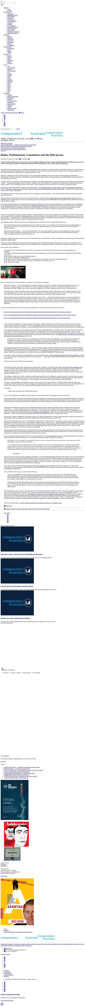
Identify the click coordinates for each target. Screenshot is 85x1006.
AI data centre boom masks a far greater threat (13, 148)
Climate (9, 53)
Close (2, 1000)
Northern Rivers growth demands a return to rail (16, 774)
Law (8, 72)
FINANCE (9, 506)
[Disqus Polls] (42, 645)
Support (10, 994)
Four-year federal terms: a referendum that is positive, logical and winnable (23, 770)
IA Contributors (11, 25)
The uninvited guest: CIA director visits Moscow (13, 149)
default (29, 509)
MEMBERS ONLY (12, 15)
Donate (8, 954)
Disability (9, 80)
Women (9, 86)
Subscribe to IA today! (6, 143)
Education (10, 81)
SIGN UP (3, 761)
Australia (6, 93)
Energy (9, 50)
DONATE (10, 18)
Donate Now (4, 876)
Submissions (7, 972)
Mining (9, 62)
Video (8, 89)
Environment (7, 47)
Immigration (10, 110)
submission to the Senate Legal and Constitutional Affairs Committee (46, 494)
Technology (10, 60)
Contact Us (8, 948)
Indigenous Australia (12, 96)
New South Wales (12, 101)
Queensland (10, 102)
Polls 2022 (10, 37)
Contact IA (10, 22)
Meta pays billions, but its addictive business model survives (16, 146)
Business (6, 54)
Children (9, 75)
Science (9, 51)
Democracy (10, 39)
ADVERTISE (11, 19)
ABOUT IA (7, 12)
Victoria (9, 107)
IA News (9, 10)
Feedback (9, 24)
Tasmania (9, 105)
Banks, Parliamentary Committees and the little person (18, 932)
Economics (10, 40)
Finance (9, 57)
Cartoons (9, 69)
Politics (6, 34)
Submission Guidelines (13, 31)
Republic (9, 99)
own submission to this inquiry (49, 350)
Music (9, 77)
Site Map (6, 976)
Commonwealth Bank (21, 509)
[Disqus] (42, 688)
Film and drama (11, 71)
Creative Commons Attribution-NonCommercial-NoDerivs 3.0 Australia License (41, 503)
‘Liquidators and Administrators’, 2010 (43, 412)
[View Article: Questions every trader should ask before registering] (17, 615)
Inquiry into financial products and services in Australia (63, 355)
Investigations (11, 45)
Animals (9, 74)
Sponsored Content (12, 33)
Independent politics (12, 27)
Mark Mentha (45, 509)
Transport (9, 63)
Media (9, 59)
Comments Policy (12, 21)
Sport (8, 84)
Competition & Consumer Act (38, 205)
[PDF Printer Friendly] (29, 159)
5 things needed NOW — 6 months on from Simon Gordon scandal (18, 145)
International (10, 42)
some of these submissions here (74, 367)
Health (9, 83)
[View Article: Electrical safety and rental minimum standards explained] (17, 583)
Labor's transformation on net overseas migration (16, 771)
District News (11, 98)
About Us (6, 970)
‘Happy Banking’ (52, 436)
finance (40, 509)
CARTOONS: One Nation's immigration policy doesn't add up (20, 776)
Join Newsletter (11, 28)
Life (5, 65)
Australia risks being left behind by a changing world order (19, 773)
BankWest (13, 509)
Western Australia (12, 108)
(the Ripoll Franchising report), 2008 (34, 189)
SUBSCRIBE (11, 16)
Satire (8, 87)
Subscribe (3, 954)
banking (8, 509)
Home (6, 7)
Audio (9, 90)
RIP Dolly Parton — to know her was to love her (17, 768)
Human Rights (11, 68)
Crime (9, 78)
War (8, 92)
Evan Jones (64, 163)
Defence (9, 43)
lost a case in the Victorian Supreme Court (37, 465)
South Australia (11, 104)
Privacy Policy (11, 30)
